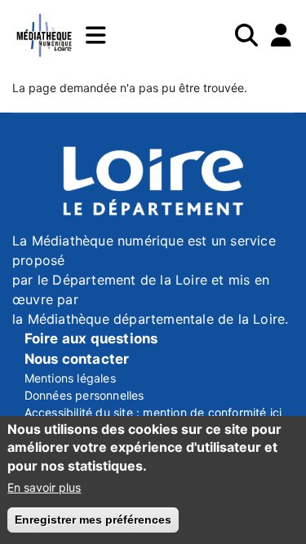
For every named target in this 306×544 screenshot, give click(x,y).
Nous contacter (77, 359)
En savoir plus (44, 487)
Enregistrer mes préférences (93, 519)
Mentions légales (70, 378)
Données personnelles (84, 395)
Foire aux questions (91, 338)
